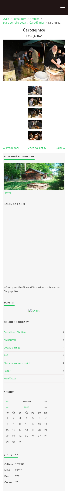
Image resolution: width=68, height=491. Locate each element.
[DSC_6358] (35, 90)
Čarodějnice (37, 22)
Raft (6, 355)
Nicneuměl (10, 340)
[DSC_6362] (35, 113)
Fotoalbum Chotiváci (15, 332)
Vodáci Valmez (12, 347)
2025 (26, 407)
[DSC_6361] (35, 101)
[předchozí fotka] (9, 60)
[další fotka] (59, 60)
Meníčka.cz (10, 378)
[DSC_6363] (35, 124)
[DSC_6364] (35, 135)
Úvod (6, 19)
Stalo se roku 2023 (14, 22)
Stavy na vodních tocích (17, 363)
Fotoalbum (19, 19)
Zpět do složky (37, 148)
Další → (60, 148)
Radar (7, 370)
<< (7, 401)
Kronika (34, 19)
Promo (8, 192)
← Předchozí (11, 148)
